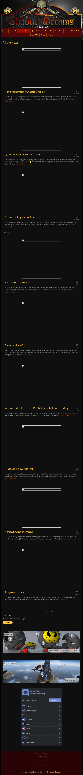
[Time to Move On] (41, 321)
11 (40, 612)
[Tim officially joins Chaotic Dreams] (41, 68)
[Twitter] (41, 764)
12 (46, 612)
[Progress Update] (41, 568)
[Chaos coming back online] (41, 193)
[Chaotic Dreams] (41, 14)
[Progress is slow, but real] (41, 445)
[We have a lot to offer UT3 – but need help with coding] (41, 384)
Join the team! (42, 756)
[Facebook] (37, 764)
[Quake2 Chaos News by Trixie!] (41, 130)
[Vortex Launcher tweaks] (41, 508)
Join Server (54, 700)
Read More (9, 101)
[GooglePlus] (45, 764)
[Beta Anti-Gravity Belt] (41, 258)
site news (7, 232)
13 (52, 612)
